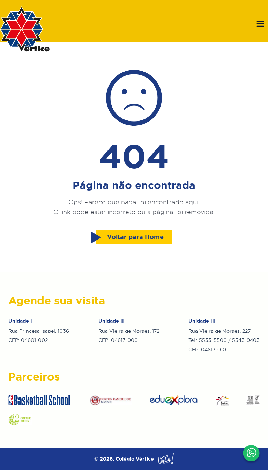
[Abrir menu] (260, 23)
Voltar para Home (135, 237)
